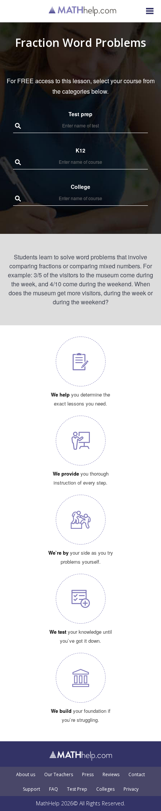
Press (88, 775)
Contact (136, 775)
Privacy (131, 789)
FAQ (53, 789)
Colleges (105, 789)
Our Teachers (58, 775)
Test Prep (77, 789)
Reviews (111, 775)
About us (25, 775)
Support (31, 789)
